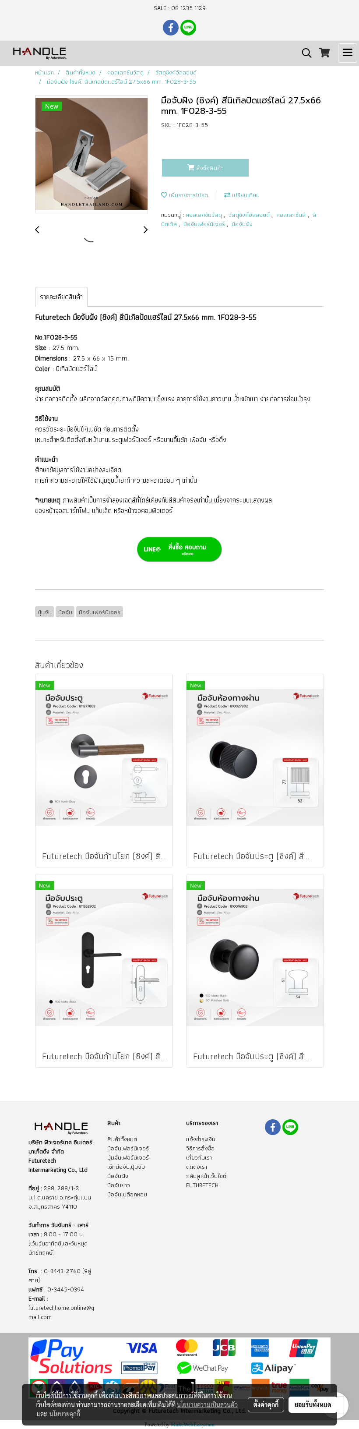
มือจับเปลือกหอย (127, 1194)
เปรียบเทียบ (245, 195)
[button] (304, 53)
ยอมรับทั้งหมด (313, 1404)
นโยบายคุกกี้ (64, 1414)
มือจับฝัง (242, 224)
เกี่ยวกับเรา (199, 1157)
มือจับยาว (118, 1185)
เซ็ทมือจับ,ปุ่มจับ (126, 1166)
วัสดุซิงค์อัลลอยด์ (250, 214)
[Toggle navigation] (347, 53)
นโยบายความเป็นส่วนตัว (207, 1404)
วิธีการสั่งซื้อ (200, 1148)
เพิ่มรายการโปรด (187, 195)
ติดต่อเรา (196, 1166)
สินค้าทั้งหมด (122, 1139)
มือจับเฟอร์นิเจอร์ (205, 224)
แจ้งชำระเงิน (200, 1139)
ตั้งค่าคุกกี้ (265, 1404)
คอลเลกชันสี (292, 214)
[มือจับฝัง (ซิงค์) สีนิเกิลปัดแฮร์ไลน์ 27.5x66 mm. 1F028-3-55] (91, 155)
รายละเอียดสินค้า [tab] (61, 296)
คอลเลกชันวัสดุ (205, 214)
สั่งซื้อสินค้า (208, 168)
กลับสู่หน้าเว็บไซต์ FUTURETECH (206, 1180)
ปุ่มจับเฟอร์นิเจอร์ (128, 1157)
